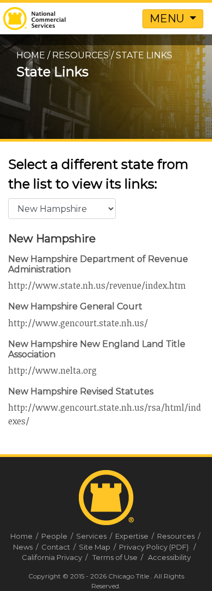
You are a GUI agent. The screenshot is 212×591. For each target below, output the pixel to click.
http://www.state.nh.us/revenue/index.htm (97, 285)
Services (95, 536)
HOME (30, 55)
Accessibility (169, 557)
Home (25, 536)
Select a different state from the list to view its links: (98, 174)
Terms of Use (115, 557)
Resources (80, 55)
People (57, 536)
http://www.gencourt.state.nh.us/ (78, 323)
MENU (168, 18)
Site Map (98, 547)
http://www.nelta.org (52, 370)
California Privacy (52, 557)
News (26, 547)
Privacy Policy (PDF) (154, 547)
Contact (59, 547)
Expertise (135, 536)
